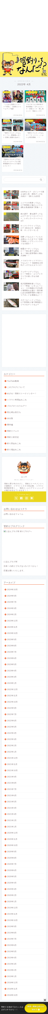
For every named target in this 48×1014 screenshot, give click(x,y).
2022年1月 (12, 752)
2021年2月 (12, 820)
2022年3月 (12, 739)
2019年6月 (12, 945)
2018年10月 (12, 995)
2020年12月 (12, 833)
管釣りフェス (13, 431)
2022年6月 (12, 721)
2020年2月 (12, 895)
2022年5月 (12, 727)
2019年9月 (12, 926)
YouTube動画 (13, 381)
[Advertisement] (24, 26)
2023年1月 (12, 683)
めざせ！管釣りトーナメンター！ (22, 393)
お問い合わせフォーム (13, 514)
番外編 (10, 425)
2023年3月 (12, 677)
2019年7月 (12, 939)
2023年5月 (12, 664)
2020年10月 (12, 845)
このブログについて (16, 387)
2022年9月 (12, 708)
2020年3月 (12, 889)
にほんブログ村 (10, 562)
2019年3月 (12, 964)
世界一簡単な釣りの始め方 (35, 1008)
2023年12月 (12, 621)
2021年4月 (12, 808)
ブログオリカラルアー (17, 406)
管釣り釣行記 (13, 437)
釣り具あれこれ (14, 443)
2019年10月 (12, 920)
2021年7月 (12, 789)
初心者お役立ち (14, 412)
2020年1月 (12, 901)
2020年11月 (12, 839)
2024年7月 (12, 602)
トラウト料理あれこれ (17, 400)
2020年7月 (12, 864)
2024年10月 (12, 589)
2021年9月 (12, 777)
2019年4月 (12, 958)
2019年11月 (12, 914)
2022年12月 (12, 689)
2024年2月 (12, 614)
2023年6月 (12, 658)
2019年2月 (12, 970)
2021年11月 (12, 764)
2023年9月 (12, 639)
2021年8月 (12, 783)
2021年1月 (12, 827)
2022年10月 (12, 702)
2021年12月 (12, 758)
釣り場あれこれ (14, 449)
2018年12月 (12, 982)
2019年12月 (12, 908)
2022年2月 (12, 745)
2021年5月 (12, 802)
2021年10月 (12, 770)
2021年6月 (12, 795)
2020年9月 (12, 851)
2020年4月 (12, 883)
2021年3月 (12, 814)
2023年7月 (12, 652)
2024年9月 (12, 596)
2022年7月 (12, 714)
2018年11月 (12, 989)
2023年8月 (12, 646)
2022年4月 (12, 733)
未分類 (10, 418)
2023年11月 (12, 627)
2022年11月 (12, 695)
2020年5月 (12, 876)
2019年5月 (12, 951)
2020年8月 (12, 858)
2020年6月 (12, 870)
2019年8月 (12, 933)
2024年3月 (12, 608)
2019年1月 (12, 976)
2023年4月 (12, 671)
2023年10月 (12, 633)
